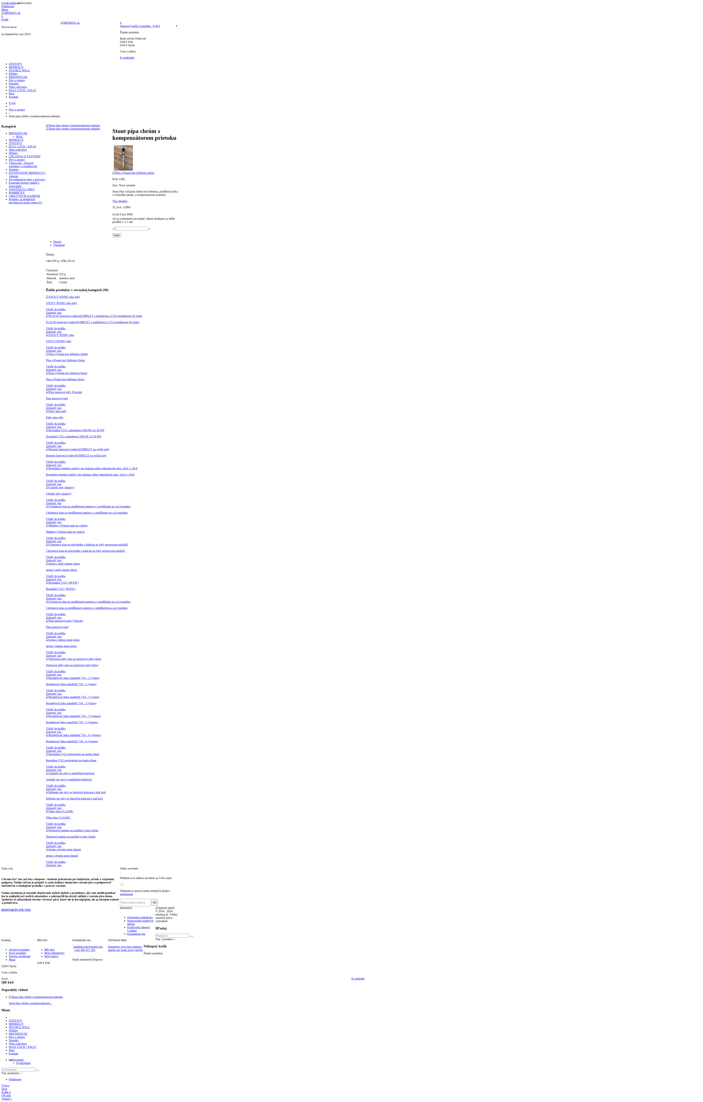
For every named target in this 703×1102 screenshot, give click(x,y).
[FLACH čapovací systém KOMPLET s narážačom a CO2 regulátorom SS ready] (94, 316)
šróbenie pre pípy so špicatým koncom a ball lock (74, 798)
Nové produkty (17, 953)
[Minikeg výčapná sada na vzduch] (67, 525)
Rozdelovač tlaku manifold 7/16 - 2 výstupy (71, 684)
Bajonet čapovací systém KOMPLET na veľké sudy (76, 455)
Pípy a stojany (17, 80)
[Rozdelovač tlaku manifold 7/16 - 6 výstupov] (73, 735)
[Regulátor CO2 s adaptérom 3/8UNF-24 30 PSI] (75, 430)
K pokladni (358, 978)
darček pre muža (118, 950)
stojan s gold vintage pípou (61, 569)
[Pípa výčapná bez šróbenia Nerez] (66, 373)
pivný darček (135, 950)
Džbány (13, 73)
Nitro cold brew (18, 86)
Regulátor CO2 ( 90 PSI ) (61, 588)
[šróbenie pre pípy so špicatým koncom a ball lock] (76, 792)
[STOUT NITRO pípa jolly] (63, 296)
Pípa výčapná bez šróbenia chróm (65, 360)
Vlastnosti (59, 245)
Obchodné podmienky (140, 917)
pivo (124, 946)
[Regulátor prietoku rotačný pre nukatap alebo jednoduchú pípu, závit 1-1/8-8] (91, 468)
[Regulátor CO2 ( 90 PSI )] (62, 582)
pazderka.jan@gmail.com (88, 946)
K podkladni (127, 57)
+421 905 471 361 (84, 950)
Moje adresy (51, 956)
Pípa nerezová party (57, 627)
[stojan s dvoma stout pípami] (63, 849)
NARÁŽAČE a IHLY (22, 189)
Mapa (12, 959)
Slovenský (18, 1059)
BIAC (19, 136)
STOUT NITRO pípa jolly (61, 303)
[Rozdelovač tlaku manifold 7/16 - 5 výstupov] (73, 716)
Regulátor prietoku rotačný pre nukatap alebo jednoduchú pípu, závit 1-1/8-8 (90, 474)
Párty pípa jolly (55, 417)
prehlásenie (126, 894)
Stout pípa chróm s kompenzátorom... (30, 1003)
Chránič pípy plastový (58, 493)
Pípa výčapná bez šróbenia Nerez (65, 379)
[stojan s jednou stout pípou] (63, 639)
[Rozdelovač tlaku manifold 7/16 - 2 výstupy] (73, 678)
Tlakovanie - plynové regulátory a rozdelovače (23, 164)
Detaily (57, 241)
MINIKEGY (16, 67)
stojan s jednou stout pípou (61, 646)
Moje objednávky (54, 953)
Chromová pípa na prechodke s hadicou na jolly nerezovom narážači (85, 550)
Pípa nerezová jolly (57, 398)
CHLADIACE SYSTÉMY (25, 156)
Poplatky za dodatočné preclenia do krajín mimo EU (25, 201)
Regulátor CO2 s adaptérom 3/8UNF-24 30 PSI (73, 436)
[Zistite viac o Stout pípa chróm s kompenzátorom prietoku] (36, 996)
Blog (11, 93)
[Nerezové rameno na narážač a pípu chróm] (72, 830)
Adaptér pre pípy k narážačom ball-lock (69, 779)
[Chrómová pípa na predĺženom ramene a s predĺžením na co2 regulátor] (88, 506)
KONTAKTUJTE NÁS (16, 909)
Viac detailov (120, 201)
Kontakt (13, 96)
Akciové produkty (19, 949)
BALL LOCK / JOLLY (22, 90)
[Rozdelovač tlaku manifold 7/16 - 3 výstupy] (73, 697)
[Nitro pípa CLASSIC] (60, 811)
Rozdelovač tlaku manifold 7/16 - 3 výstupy (71, 703)
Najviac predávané (19, 956)
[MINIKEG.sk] (11, 12)
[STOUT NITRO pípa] (60, 335)
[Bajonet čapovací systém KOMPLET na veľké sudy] (77, 449)
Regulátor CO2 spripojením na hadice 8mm (71, 760)
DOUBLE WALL (19, 70)
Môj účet (49, 949)
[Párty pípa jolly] (56, 411)
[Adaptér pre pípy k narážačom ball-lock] (70, 773)
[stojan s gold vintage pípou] (63, 563)
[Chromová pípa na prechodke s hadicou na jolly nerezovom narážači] (87, 544)
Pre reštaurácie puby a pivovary (27, 179)
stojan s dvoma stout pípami (62, 855)
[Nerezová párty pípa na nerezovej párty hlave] (73, 658)
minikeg (137, 946)
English (26, 1063)
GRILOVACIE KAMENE (24, 195)
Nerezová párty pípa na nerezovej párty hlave (72, 665)
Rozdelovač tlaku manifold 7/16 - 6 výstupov (72, 741)
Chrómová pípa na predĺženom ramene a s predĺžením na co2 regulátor (87, 512)
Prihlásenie (15, 1079)
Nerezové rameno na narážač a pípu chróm (70, 836)
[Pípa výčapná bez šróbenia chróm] (67, 354)
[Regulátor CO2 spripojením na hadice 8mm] (72, 754)
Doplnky (14, 83)
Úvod (12, 103)
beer (130, 946)
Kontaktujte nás (136, 933)
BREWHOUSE (18, 77)
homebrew (114, 946)
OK (155, 902)
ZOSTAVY (15, 63)
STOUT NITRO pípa (58, 341)
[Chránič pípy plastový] (60, 487)
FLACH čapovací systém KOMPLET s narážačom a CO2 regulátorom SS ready (93, 322)
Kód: (115, 179)
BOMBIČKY (17, 192)
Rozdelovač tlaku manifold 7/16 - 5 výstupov (72, 722)
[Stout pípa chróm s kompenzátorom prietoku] (73, 125)
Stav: (115, 185)
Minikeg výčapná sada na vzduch (65, 531)
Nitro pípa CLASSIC (58, 817)
